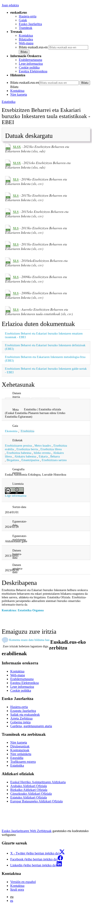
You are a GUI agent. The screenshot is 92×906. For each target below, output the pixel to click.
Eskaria (43, 456)
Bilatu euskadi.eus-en (33, 47)
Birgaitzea (13, 460)
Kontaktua (26, 35)
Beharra (55, 456)
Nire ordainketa (20, 754)
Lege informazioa (15, 495)
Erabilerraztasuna (30, 60)
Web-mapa (26, 43)
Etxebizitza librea (51, 449)
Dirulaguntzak (20, 746)
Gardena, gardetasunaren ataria (31, 726)
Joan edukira (10, 5)
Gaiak (23, 20)
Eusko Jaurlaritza (30, 24)
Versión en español (23, 882)
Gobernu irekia (20, 722)
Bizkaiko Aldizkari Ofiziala (28, 790)
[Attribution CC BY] (14, 490)
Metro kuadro (42, 445)
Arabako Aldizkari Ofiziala (28, 786)
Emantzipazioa (30, 460)
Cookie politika (29, 67)
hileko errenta (42, 452)
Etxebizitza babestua (19, 452)
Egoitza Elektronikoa (33, 71)
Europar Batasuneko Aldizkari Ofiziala (36, 801)
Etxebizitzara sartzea (54, 460)
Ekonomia (11, 431)
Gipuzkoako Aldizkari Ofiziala (31, 793)
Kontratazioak (19, 750)
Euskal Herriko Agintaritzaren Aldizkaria (38, 782)
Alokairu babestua (25, 456)
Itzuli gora (17, 889)
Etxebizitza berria (27, 449)
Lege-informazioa (31, 63)
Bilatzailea (26, 39)
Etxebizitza (27, 431)
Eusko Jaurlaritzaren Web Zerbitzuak (27, 831)
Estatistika (8, 102)
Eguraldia (16, 758)
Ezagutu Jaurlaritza (23, 711)
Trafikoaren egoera (23, 761)
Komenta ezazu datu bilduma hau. (29, 640)
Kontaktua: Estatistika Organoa (23, 610)
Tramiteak (25, 28)
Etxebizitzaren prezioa (18, 445)
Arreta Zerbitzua (21, 718)
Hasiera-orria (27, 16)
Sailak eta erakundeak (25, 714)
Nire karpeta (18, 94)
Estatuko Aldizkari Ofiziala (28, 797)
